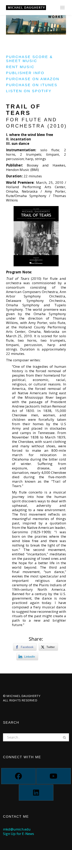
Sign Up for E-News (18, 833)
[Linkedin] (36, 793)
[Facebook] (18, 776)
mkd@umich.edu (17, 829)
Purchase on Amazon (32, 79)
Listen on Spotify (29, 91)
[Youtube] (53, 776)
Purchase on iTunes (31, 85)
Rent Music (20, 67)
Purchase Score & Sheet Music (29, 59)
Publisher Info (25, 73)
